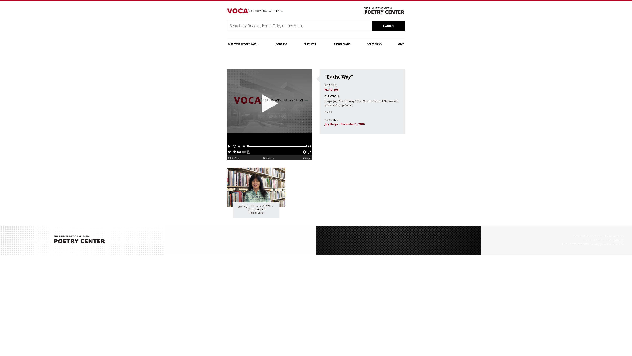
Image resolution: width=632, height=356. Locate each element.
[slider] (248, 146)
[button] (230, 145)
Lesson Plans (341, 44)
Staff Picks (374, 44)
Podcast (281, 44)
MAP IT (619, 240)
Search (388, 25)
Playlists (310, 44)
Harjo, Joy (332, 89)
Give (401, 44)
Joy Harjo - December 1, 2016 (345, 124)
